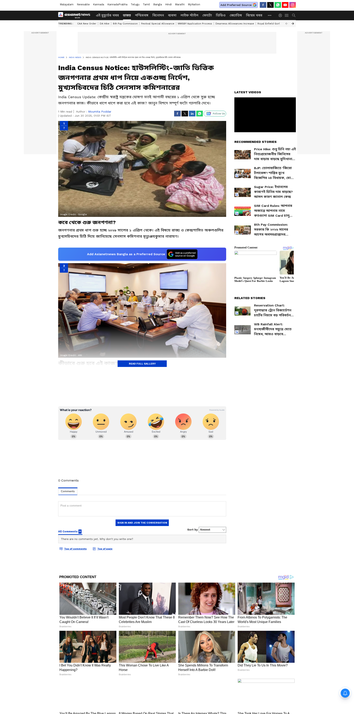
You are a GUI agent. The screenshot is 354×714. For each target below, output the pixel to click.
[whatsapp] (278, 5)
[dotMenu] (270, 15)
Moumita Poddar (99, 111)
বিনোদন (158, 15)
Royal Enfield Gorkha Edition (275, 23)
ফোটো (207, 15)
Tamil (146, 4)
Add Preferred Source (236, 5)
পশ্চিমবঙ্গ (141, 15)
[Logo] (75, 15)
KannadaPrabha (117, 4)
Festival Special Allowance (157, 23)
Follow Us (219, 113)
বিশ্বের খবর (254, 15)
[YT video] (285, 5)
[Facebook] (263, 5)
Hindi (168, 4)
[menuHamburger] (287, 15)
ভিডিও (221, 15)
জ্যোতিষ (236, 15)
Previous (287, 23)
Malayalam (67, 4)
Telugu (135, 4)
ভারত (127, 15)
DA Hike (104, 23)
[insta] (292, 5)
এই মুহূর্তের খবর (107, 15)
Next (293, 23)
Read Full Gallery (142, 363)
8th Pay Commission (125, 23)
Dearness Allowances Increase (235, 23)
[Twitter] (270, 5)
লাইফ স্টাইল (189, 15)
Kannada (98, 4)
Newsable (83, 4)
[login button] (281, 15)
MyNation (194, 4)
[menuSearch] (293, 15)
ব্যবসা (172, 15)
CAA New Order (86, 23)
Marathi (180, 4)
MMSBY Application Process (195, 23)
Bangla (157, 4)
